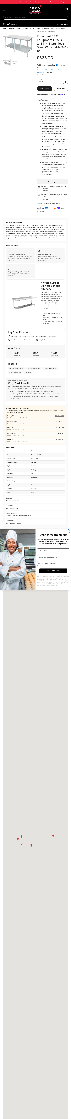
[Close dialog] (69, 530)
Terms (56, 585)
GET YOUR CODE (53, 571)
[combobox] (40, 563)
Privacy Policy (50, 585)
